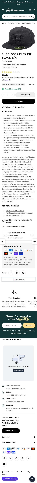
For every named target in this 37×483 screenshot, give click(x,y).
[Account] (30, 10)
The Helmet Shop (14, 472)
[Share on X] (17, 272)
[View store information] (32, 235)
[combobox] (18, 16)
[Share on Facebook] (10, 272)
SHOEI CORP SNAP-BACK (15, 211)
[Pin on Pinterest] (23, 272)
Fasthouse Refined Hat (14, 215)
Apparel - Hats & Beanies (16, 64)
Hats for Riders (14, 23)
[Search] (32, 16)
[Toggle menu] (3, 10)
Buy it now (18, 101)
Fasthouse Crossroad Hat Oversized (19, 213)
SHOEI (10, 61)
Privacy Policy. (21, 333)
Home (4, 23)
